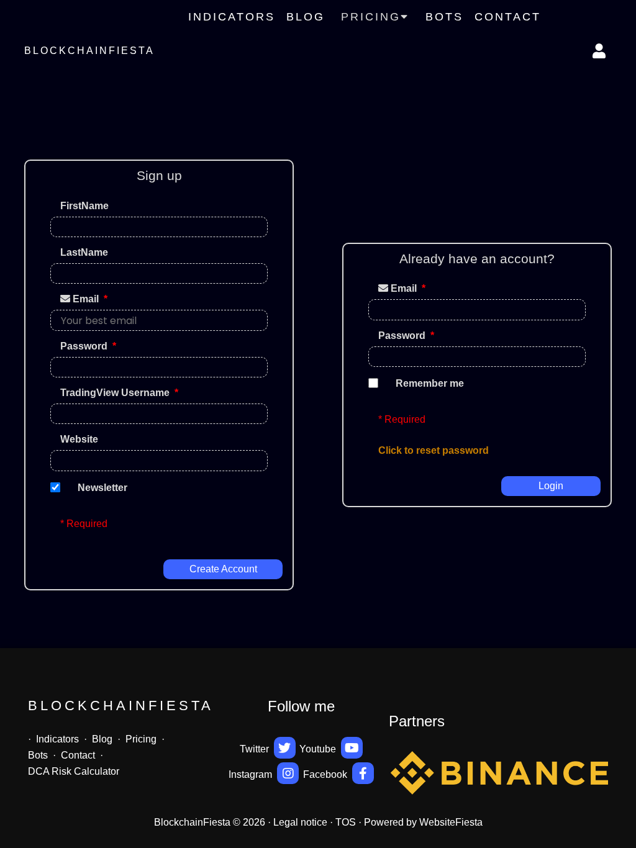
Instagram (252, 774)
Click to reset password (433, 450)
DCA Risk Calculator (73, 771)
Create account (223, 569)
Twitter (255, 749)
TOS (345, 822)
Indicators (231, 17)
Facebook (326, 774)
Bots (444, 17)
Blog (305, 17)
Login (550, 485)
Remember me (430, 383)
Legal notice (300, 822)
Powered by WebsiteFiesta (423, 822)
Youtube (318, 749)
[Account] (600, 51)
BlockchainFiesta (89, 50)
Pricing (141, 739)
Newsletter (102, 487)
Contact (508, 17)
